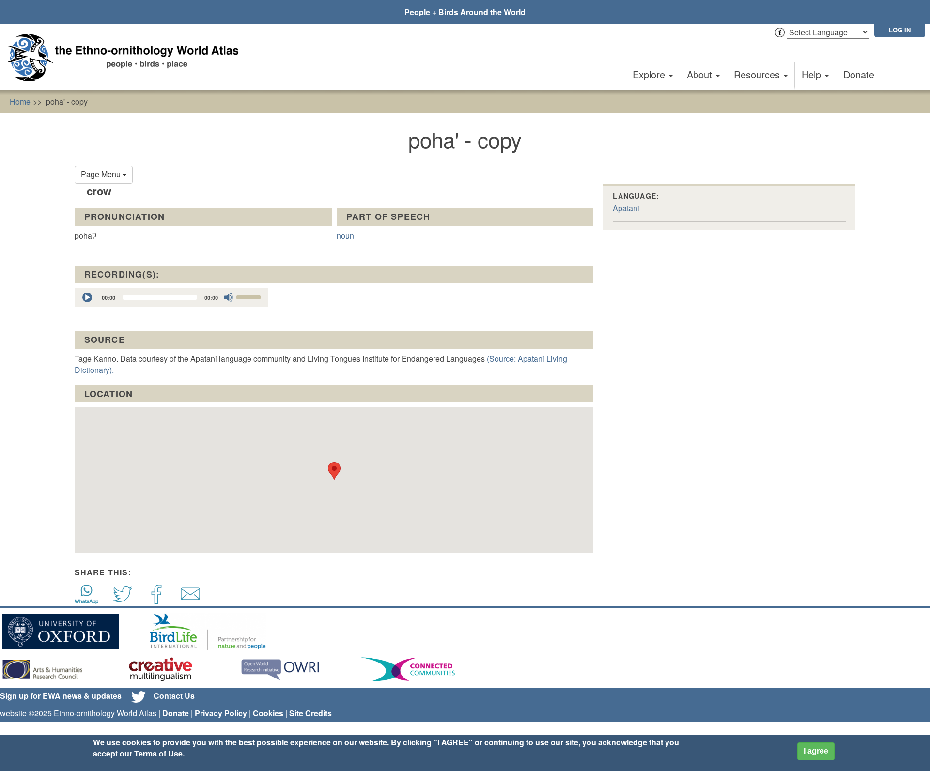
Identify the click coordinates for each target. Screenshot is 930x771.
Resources (758, 74)
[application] (171, 297)
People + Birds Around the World (465, 11)
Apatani (626, 208)
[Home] (126, 57)
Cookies (268, 713)
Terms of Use (158, 753)
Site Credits (310, 713)
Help (813, 74)
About (701, 74)
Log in (900, 29)
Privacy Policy (221, 713)
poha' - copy (67, 101)
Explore (650, 74)
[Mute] (228, 297)
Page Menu (102, 174)
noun (345, 235)
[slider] (250, 296)
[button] (334, 471)
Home (20, 101)
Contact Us (174, 695)
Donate (858, 74)
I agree (816, 751)
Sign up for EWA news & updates (61, 695)
